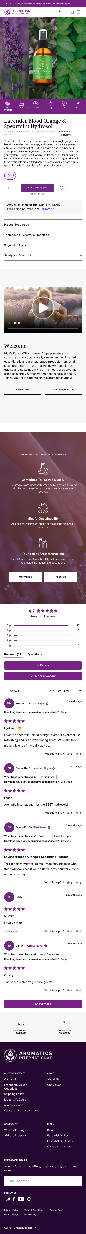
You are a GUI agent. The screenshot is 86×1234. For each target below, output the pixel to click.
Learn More (22, 389)
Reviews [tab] (13, 655)
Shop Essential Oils (63, 389)
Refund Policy (11, 1214)
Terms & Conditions (33, 1210)
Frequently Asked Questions (15, 1086)
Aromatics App (13, 1105)
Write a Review (51, 677)
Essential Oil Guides (60, 1141)
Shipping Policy (14, 1094)
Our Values (25, 576)
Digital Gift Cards (15, 1099)
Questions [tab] (35, 655)
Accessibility (30, 1214)
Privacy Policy (11, 1210)
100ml (10, 175)
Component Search (59, 1146)
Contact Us (11, 1079)
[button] (79, 11)
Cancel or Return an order (21, 1110)
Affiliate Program (15, 1135)
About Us (61, 576)
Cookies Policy (57, 1210)
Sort (51, 691)
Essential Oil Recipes (60, 1135)
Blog (50, 1130)
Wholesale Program (16, 1130)
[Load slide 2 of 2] (11, 3)
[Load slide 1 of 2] (7, 3)
